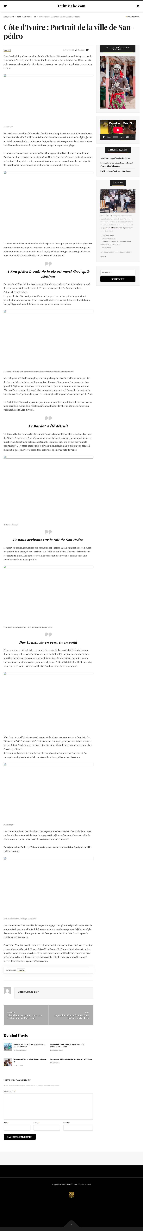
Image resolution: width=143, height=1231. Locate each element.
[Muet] (127, 137)
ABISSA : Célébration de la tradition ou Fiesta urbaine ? (29, 1045)
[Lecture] (104, 137)
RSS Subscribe (133, 17)
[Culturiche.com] (71, 1195)
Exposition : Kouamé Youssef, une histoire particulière (71, 1016)
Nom (6, 1123)
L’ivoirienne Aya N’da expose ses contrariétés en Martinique (24, 1016)
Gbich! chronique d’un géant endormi (115, 158)
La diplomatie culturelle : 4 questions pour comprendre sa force (67, 1045)
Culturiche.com (71, 6)
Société (7, 50)
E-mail (36, 1123)
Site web (66, 1123)
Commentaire (10, 1091)
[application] (118, 130)
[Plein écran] (131, 137)
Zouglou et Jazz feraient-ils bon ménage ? (30, 1060)
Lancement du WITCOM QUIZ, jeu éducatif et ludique (71, 1059)
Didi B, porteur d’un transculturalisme (115, 171)
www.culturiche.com (114, 228)
